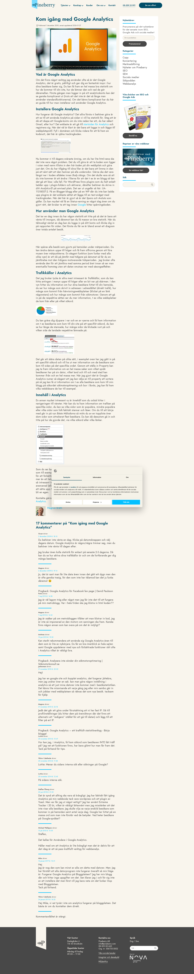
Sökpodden (129, 80)
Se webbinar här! (136, 170)
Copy (125, 57)
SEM (125, 74)
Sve (137, 941)
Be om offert (150, 5)
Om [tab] (127, 477)
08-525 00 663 (105, 946)
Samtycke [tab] (66, 477)
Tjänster (64, 5)
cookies (74, 487)
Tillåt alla (126, 502)
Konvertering (130, 61)
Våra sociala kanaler (107, 953)
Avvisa (68, 502)
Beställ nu (133, 135)
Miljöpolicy (103, 961)
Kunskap (77, 5)
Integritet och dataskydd (109, 957)
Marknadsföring (131, 64)
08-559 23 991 (129, 5)
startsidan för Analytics (97, 124)
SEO (125, 70)
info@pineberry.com (107, 943)
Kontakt (112, 5)
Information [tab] (97, 477)
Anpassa (96, 502)
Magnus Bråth (54, 508)
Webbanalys (129, 84)
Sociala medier (131, 77)
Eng (131, 941)
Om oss (99, 5)
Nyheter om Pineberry (135, 67)
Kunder (89, 5)
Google (82, 204)
